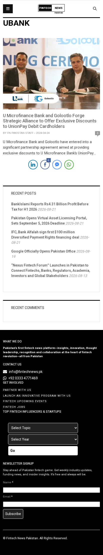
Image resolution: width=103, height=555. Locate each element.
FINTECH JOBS (14, 407)
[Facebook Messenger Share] (57, 164)
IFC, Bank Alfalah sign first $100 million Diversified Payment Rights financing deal (45, 235)
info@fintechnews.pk (25, 371)
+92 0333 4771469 (23, 378)
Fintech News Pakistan (22, 538)
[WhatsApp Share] (69, 164)
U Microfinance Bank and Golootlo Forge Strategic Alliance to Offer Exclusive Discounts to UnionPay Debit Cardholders (49, 121)
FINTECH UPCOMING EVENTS (25, 401)
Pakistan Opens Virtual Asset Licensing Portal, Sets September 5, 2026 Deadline (49, 221)
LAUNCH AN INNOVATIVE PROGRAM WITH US (37, 396)
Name (8, 483)
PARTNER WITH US (17, 390)
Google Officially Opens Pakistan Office (43, 251)
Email (7, 497)
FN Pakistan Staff (20, 133)
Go (12, 450)
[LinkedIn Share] (33, 164)
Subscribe (13, 514)
